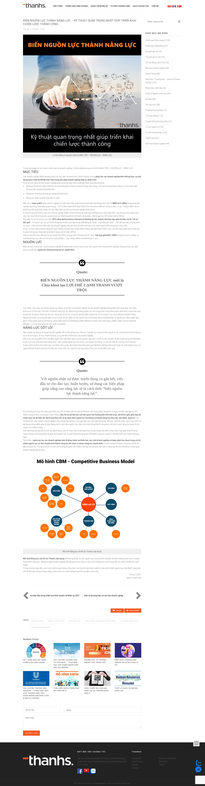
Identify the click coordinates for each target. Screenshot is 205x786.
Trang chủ (136, 758)
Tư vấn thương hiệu (153, 132)
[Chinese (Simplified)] (180, 6)
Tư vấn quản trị (151, 127)
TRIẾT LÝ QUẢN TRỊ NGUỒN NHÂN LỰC (126, 689)
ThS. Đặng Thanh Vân (129, 621)
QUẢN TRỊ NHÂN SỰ (99, 6)
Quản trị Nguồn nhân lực (156, 93)
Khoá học (163, 761)
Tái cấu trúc (150, 105)
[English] (173, 6)
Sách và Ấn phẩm (167, 758)
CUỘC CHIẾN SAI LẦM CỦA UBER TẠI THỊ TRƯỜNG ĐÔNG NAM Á (96, 690)
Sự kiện (148, 99)
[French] (176, 6)
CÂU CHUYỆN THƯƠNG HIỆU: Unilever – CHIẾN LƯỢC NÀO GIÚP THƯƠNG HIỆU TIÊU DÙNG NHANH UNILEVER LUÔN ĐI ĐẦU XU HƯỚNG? (36, 693)
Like (119, 610)
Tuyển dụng (150, 138)
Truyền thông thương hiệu (156, 121)
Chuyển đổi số (151, 51)
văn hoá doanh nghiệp (41, 627)
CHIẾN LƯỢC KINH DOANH (76, 6)
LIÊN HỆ (155, 6)
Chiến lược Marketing (154, 46)
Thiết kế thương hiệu (154, 110)
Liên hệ (135, 768)
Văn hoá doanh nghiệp (155, 143)
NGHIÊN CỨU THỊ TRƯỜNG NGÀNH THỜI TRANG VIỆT (95, 661)
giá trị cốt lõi (74, 621)
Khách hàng (150, 74)
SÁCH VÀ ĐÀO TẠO (141, 6)
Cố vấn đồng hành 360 (155, 62)
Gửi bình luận (31, 733)
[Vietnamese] (169, 6)
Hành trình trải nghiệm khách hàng (100, 621)
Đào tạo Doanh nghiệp (155, 68)
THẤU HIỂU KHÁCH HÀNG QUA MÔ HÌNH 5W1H (66, 689)
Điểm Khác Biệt (37, 621)
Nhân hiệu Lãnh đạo (154, 88)
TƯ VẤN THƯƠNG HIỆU (120, 6)
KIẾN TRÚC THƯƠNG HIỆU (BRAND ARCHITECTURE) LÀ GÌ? (126, 662)
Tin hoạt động (151, 116)
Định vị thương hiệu (56, 621)
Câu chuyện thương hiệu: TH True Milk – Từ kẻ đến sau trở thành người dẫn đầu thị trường (66, 663)
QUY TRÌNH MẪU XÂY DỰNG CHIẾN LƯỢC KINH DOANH (34, 661)
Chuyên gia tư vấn (153, 57)
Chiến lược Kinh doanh (155, 40)
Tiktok (161, 765)
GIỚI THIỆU (57, 6)
